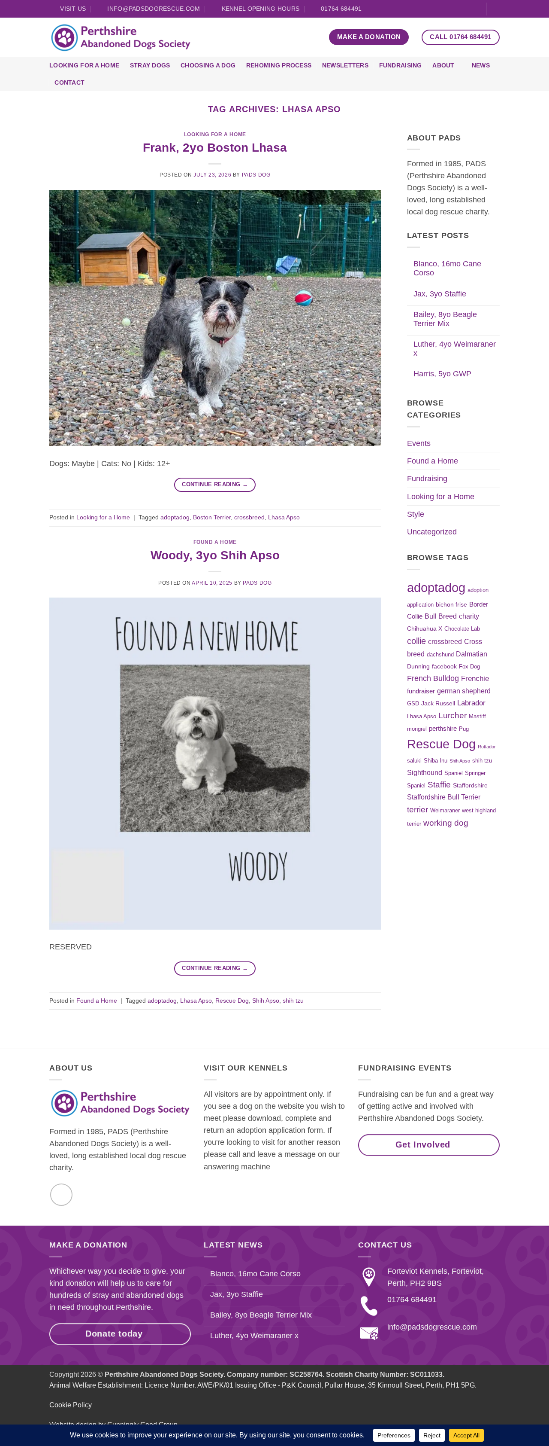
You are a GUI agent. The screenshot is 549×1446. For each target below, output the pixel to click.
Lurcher (452, 715)
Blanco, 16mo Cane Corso (447, 268)
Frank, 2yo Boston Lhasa (215, 147)
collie (416, 641)
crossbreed (249, 517)
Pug (464, 729)
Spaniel (453, 773)
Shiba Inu (435, 761)
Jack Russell (438, 703)
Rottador (487, 746)
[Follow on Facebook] (475, 9)
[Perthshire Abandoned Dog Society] (120, 37)
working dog (445, 822)
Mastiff (477, 717)
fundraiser (421, 691)
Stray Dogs (150, 65)
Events (419, 443)
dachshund (440, 655)
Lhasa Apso (284, 517)
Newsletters (345, 65)
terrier (417, 809)
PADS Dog (256, 175)
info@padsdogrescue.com (432, 1327)
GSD (413, 704)
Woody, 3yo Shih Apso (215, 555)
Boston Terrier (212, 517)
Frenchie (475, 678)
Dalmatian (471, 654)
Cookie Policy (70, 1405)
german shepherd (464, 691)
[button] (496, 9)
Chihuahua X (424, 628)
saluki (414, 761)
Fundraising (400, 65)
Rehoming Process (279, 65)
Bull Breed (441, 616)
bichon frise (451, 604)
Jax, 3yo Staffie (439, 294)
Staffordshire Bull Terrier (443, 797)
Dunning (418, 666)
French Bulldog (433, 678)
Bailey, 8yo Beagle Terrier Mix (445, 319)
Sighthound (424, 772)
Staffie (439, 784)
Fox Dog (469, 667)
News (481, 65)
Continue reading (215, 484)
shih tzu (293, 1000)
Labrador (471, 703)
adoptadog (175, 517)
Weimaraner (445, 811)
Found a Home (215, 542)
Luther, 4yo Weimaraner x (454, 348)
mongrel (417, 729)
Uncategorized (432, 532)
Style (415, 514)
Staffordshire (470, 785)
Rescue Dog (232, 1000)
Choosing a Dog (208, 65)
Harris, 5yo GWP (442, 373)
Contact (69, 82)
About (443, 65)
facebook (444, 666)
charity (469, 616)
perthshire (443, 728)
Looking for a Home (84, 65)
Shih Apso (265, 1000)
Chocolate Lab (462, 629)
